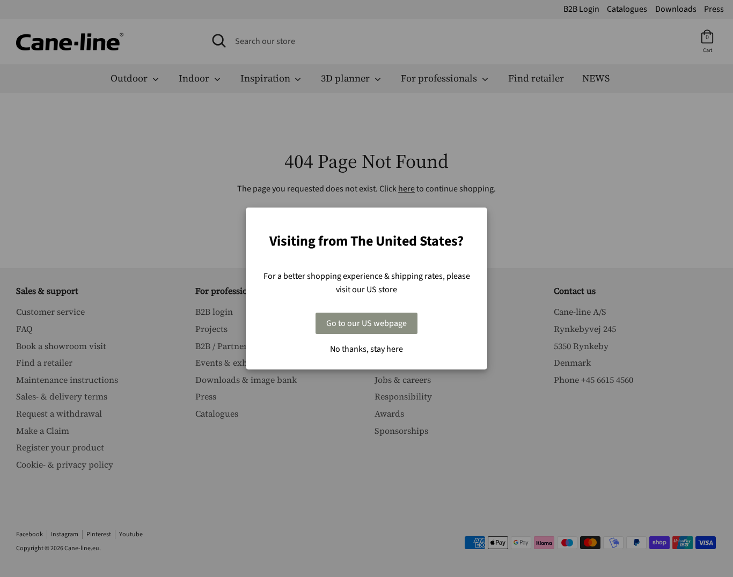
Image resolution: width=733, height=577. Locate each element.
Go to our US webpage (366, 323)
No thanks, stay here (366, 349)
